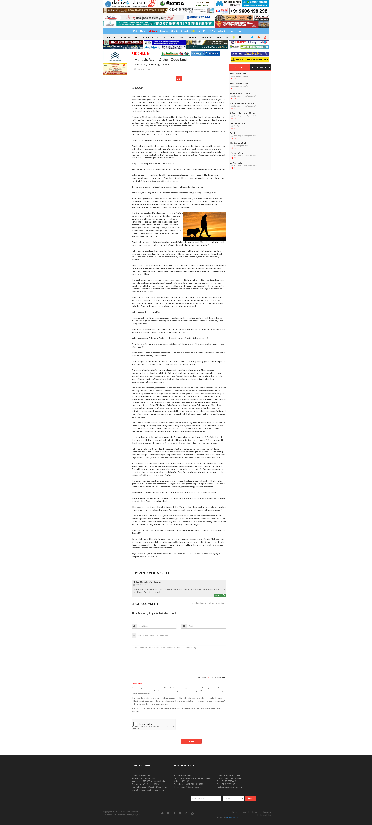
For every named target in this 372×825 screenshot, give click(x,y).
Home (234, 812)
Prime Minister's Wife (240, 93)
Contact (254, 812)
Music (173, 37)
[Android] (233, 37)
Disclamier (267, 812)
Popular (239, 67)
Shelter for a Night (238, 143)
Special (184, 31)
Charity (174, 31)
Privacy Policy (265, 815)
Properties (126, 37)
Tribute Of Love (221, 37)
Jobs (136, 37)
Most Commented (260, 67)
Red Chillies (162, 37)
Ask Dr (183, 37)
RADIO (212, 31)
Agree (221, 595)
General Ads (147, 37)
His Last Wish (236, 153)
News (142, 31)
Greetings (194, 37)
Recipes (164, 31)
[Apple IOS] (239, 37)
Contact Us (236, 31)
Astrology (206, 37)
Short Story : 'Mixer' (239, 83)
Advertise (223, 31)
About (244, 812)
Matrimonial (112, 37)
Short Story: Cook (238, 73)
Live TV (202, 31)
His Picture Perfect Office (242, 103)
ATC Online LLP (232, 818)
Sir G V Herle (236, 163)
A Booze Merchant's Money (242, 113)
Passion (233, 133)
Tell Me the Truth (238, 123)
